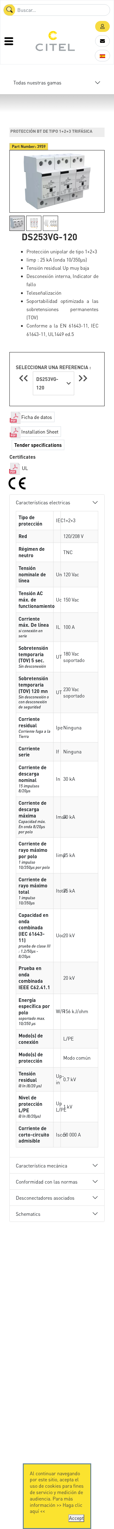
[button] (102, 26)
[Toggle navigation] (9, 41)
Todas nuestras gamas (37, 82)
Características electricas (43, 502)
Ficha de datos (36, 417)
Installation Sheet (39, 431)
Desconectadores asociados (45, 1198)
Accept (76, 1518)
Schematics (28, 1214)
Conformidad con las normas (47, 1181)
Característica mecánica (41, 1165)
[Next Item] (83, 378)
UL (24, 468)
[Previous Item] (24, 378)
